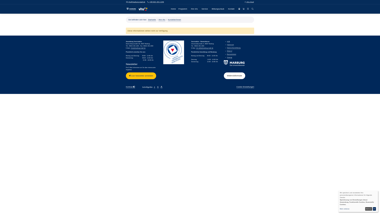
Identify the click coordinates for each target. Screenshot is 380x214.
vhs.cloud (250, 2)
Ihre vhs (162, 20)
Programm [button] (182, 9)
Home (173, 9)
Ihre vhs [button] (194, 9)
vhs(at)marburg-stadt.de (138, 48)
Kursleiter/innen (174, 20)
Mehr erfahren (345, 209)
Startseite (152, 20)
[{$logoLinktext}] (137, 9)
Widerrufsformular (234, 76)
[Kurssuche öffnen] (252, 9)
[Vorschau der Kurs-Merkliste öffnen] (248, 9)
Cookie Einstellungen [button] (245, 87)
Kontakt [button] (231, 9)
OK (374, 209)
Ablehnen (369, 209)
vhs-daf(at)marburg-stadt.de (204, 48)
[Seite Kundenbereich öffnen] (239, 9)
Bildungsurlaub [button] (218, 9)
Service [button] (205, 9)
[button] (243, 9)
